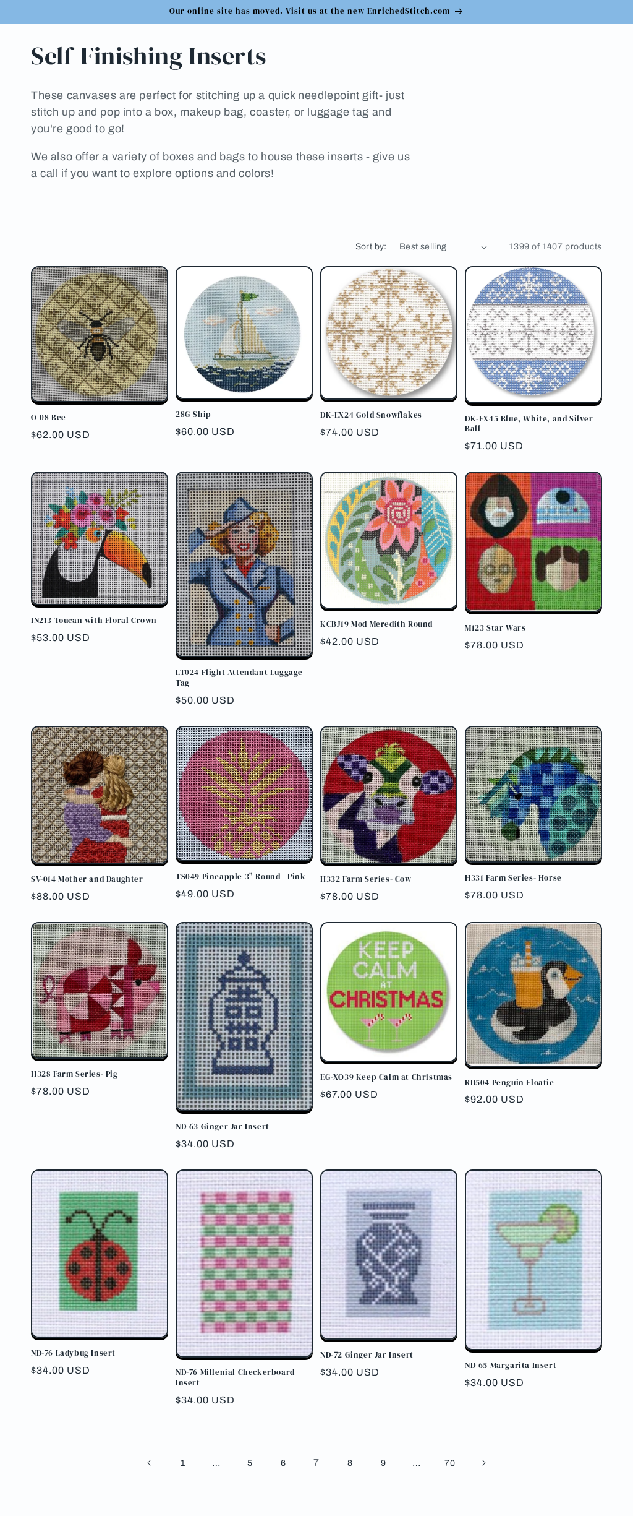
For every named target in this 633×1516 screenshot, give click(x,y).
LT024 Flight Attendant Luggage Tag (239, 678)
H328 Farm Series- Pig (74, 1074)
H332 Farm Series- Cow (366, 879)
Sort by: (371, 246)
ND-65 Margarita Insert (510, 1366)
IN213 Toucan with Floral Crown (94, 621)
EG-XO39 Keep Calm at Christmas (386, 1077)
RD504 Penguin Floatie (509, 1083)
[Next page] (483, 1462)
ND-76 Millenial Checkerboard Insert (235, 1377)
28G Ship (193, 415)
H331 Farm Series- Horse (513, 878)
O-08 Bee (48, 418)
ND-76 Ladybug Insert (73, 1353)
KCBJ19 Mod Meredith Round (376, 624)
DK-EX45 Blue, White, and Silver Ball (529, 424)
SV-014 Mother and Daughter (87, 879)
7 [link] (316, 1462)
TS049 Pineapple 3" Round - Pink (241, 877)
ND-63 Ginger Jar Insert (223, 1127)
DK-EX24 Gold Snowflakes (371, 415)
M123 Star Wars (495, 628)
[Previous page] (149, 1462)
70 (449, 1463)
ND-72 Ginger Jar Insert (367, 1355)
